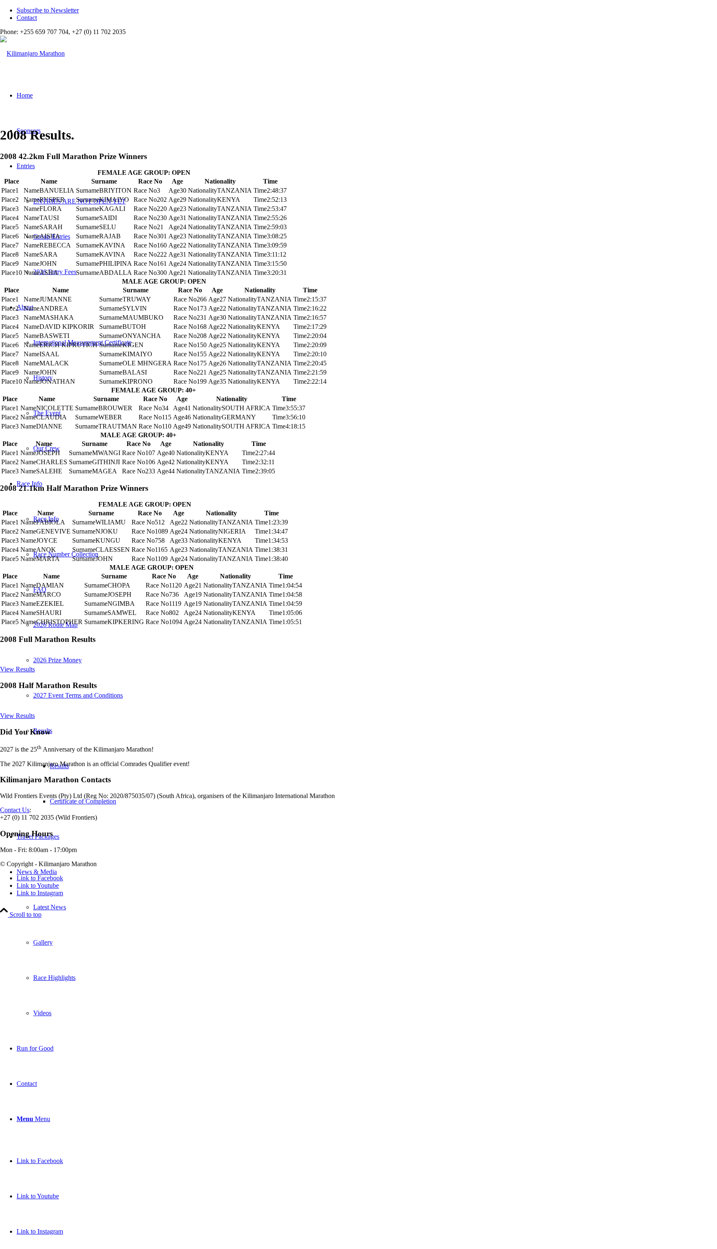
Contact (27, 17)
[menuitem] (367, 10)
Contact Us (14, 809)
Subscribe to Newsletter (48, 10)
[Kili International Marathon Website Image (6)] (32, 53)
